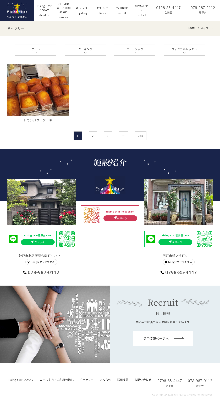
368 (140, 136)
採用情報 (122, 380)
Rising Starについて (21, 380)
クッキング (85, 49)
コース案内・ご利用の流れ (57, 380)
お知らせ (105, 380)
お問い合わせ (142, 380)
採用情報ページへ (156, 338)
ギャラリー (87, 380)
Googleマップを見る (42, 262)
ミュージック (134, 49)
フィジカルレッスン (184, 49)
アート (36, 49)
